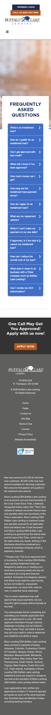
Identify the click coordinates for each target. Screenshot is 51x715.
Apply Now (25, 346)
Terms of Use (25, 424)
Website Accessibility (25, 440)
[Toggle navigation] (7, 32)
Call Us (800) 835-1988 (25, 13)
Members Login (26, 7)
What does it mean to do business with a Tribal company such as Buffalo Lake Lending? (23, 274)
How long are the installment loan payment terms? (23, 192)
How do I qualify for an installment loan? (22, 142)
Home (26, 403)
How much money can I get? (22, 178)
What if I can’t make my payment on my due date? (24, 230)
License (25, 429)
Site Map (25, 419)
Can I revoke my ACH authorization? (21, 290)
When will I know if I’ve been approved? (22, 166)
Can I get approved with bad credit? (22, 154)
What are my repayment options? (23, 218)
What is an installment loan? (22, 130)
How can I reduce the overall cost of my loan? (23, 258)
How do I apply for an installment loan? (21, 206)
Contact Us (25, 414)
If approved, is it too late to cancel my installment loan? (24, 244)
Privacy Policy (25, 434)
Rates (25, 408)
